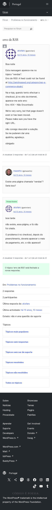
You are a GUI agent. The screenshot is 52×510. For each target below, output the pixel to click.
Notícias (7, 405)
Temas (30, 405)
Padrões (31, 414)
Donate (32, 433)
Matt (6, 451)
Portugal (13, 473)
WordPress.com (12, 446)
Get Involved (33, 423)
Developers (8, 433)
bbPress (8, 456)
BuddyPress (10, 461)
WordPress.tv (11, 438)
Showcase (32, 400)
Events (30, 428)
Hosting (6, 410)
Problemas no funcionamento (24, 20)
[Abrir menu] (47, 4)
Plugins (30, 410)
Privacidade (8, 414)
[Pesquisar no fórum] (31, 28)
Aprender (7, 423)
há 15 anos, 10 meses (26, 55)
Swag (31, 438)
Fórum (5, 12)
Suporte (6, 428)
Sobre (6, 400)
